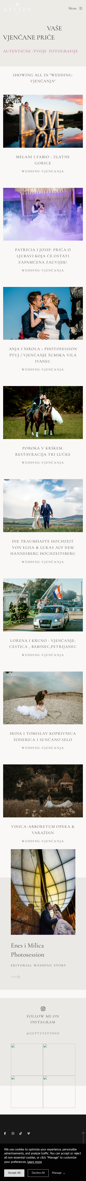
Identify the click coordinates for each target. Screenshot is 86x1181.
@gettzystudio (43, 1033)
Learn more (34, 1162)
